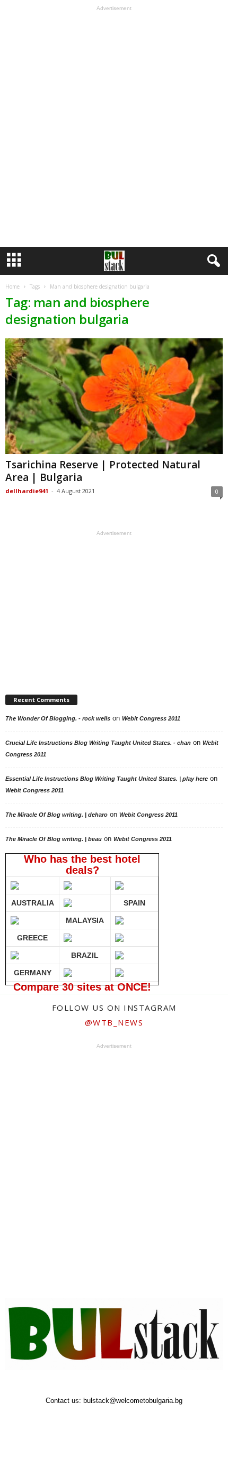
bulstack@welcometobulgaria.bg (132, 1401)
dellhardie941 (26, 491)
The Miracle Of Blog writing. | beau (53, 839)
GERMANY (32, 972)
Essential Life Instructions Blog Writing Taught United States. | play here (106, 778)
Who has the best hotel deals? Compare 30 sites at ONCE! (81, 919)
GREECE (32, 938)
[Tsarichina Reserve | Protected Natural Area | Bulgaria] (114, 396)
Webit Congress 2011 (151, 718)
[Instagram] (103, 1421)
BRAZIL (85, 955)
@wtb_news (114, 1022)
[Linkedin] (127, 1421)
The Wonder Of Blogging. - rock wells (57, 718)
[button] (211, 261)
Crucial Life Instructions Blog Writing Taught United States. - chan (98, 743)
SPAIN (134, 903)
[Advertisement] (114, 129)
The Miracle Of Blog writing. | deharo (56, 814)
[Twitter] (150, 1421)
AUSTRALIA (32, 903)
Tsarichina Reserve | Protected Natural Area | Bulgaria (102, 471)
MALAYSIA (85, 920)
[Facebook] (78, 1421)
